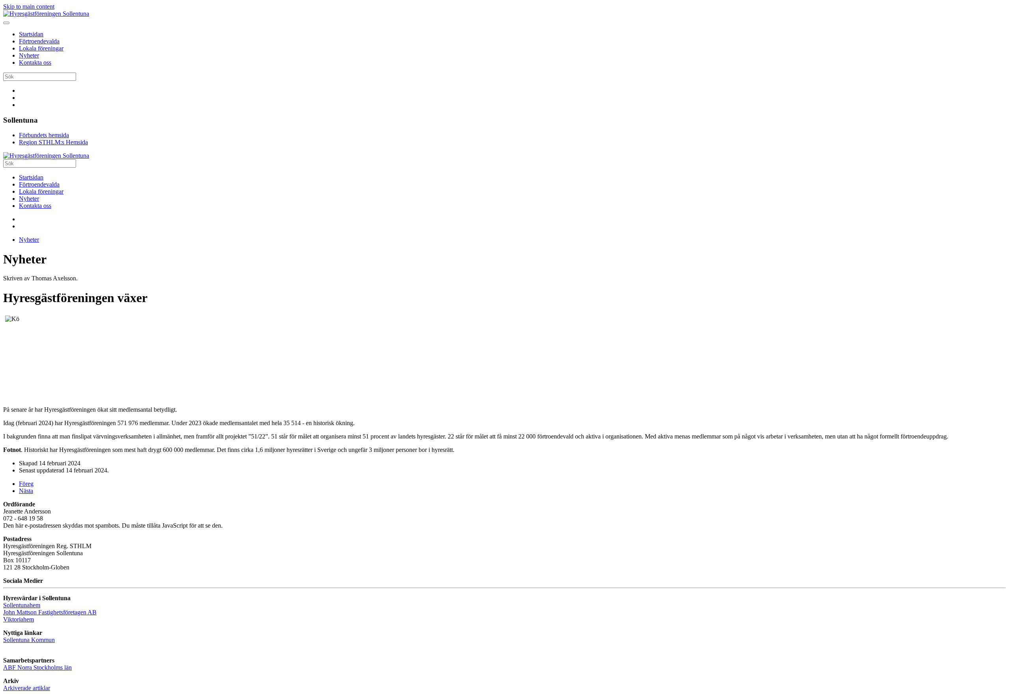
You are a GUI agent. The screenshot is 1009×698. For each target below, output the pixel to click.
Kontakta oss (35, 62)
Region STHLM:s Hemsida (53, 142)
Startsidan (31, 34)
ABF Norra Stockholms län (37, 667)
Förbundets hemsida (44, 135)
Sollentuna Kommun (29, 639)
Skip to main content (28, 6)
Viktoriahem (18, 619)
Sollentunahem (21, 605)
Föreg (26, 483)
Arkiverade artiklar (26, 688)
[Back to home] (46, 13)
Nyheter (29, 55)
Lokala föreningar (41, 48)
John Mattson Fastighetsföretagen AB (50, 612)
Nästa (26, 490)
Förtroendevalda (39, 41)
